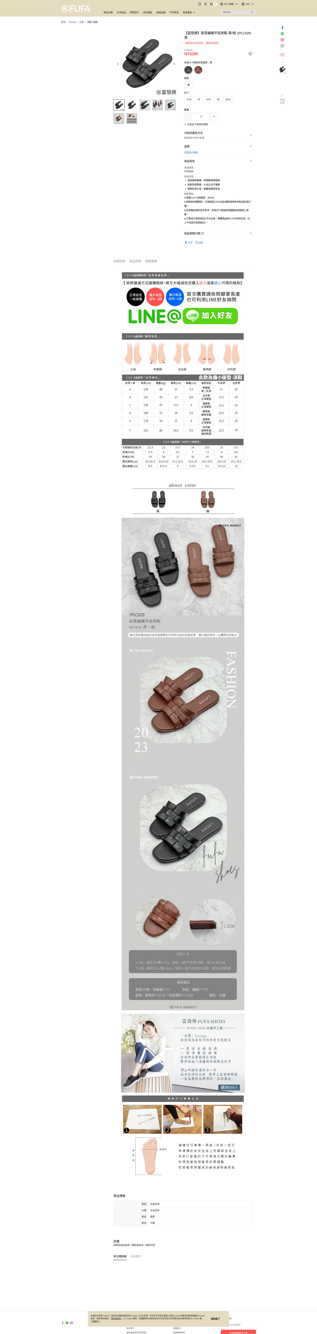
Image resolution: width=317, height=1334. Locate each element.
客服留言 (177, 1328)
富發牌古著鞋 (191, 152)
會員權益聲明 (179, 1333)
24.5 (208, 99)
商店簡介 (130, 1328)
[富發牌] (79, 8)
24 (198, 99)
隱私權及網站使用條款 (136, 1333)
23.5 (189, 99)
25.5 (228, 99)
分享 (190, 242)
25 (218, 99)
